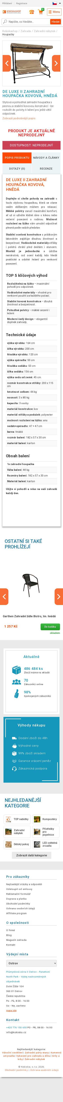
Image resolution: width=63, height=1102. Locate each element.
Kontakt (10, 945)
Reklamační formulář (18, 894)
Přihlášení (7, 3)
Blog (9, 935)
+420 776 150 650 (16, 1027)
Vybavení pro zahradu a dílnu (33, 1056)
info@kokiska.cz (16, 1032)
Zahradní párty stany (37, 1052)
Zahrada (26, 31)
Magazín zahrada (16, 940)
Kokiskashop (10, 31)
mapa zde (11, 1010)
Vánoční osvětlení (12, 1052)
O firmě (10, 930)
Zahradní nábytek (44, 31)
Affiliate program (16, 913)
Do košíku (50, 626)
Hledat (55, 21)
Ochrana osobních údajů (20, 908)
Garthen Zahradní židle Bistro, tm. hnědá (29, 616)
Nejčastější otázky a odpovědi (24, 884)
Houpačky (8, 34)
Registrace (21, 3)
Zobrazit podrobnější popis (18, 118)
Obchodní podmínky (18, 903)
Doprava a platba (16, 899)
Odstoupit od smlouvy (19, 889)
